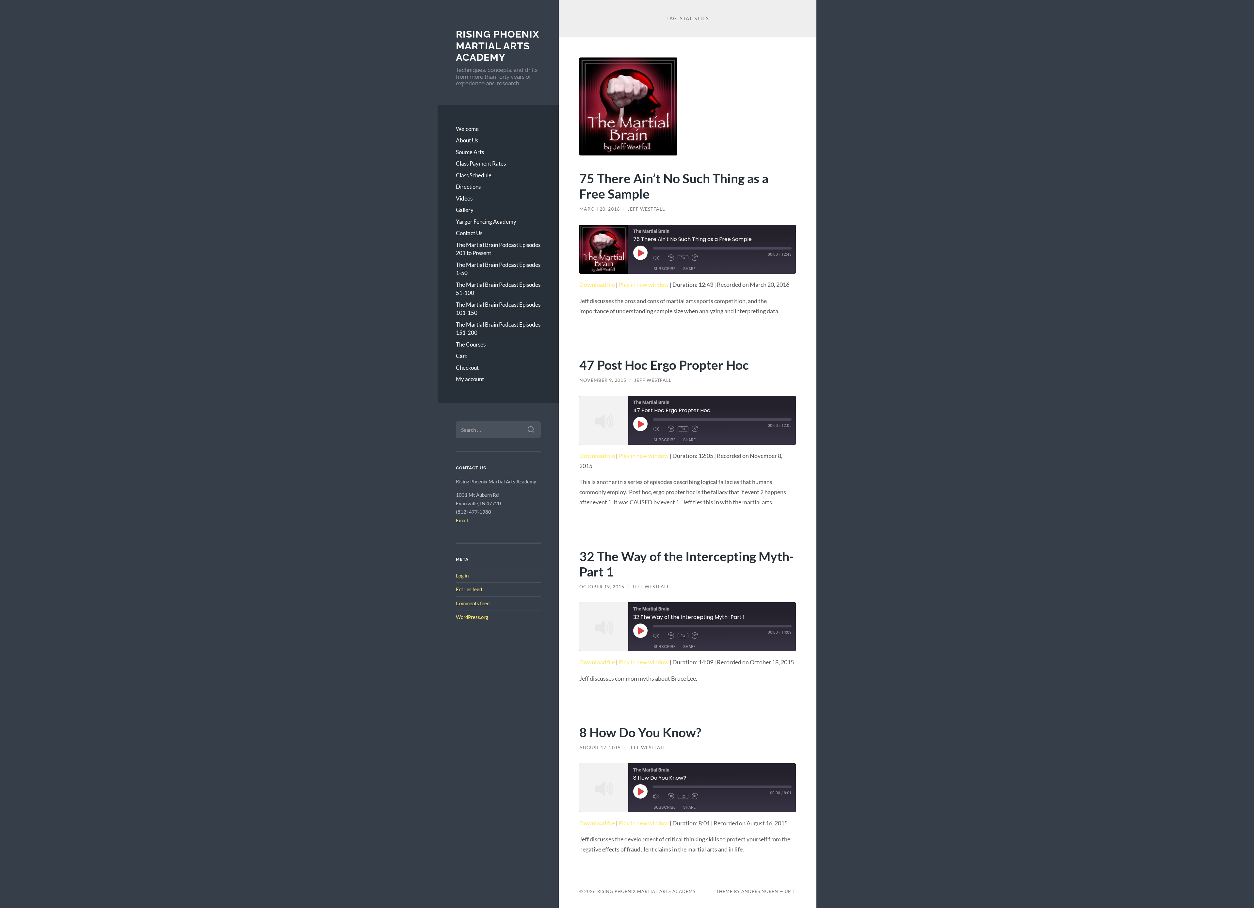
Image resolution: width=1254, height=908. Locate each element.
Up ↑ (790, 891)
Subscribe (664, 268)
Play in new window (644, 284)
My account (470, 379)
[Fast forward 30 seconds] (697, 257)
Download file (597, 284)
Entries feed (469, 589)
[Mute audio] (659, 257)
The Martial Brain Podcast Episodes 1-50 (498, 269)
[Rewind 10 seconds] (671, 257)
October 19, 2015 (601, 586)
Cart (461, 355)
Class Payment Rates (481, 163)
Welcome (467, 128)
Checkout (467, 367)
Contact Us (469, 233)
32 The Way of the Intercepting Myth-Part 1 (686, 563)
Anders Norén (759, 891)
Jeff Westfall (646, 209)
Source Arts (470, 152)
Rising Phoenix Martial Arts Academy (497, 45)
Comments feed (473, 603)
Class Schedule (473, 175)
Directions (468, 186)
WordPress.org (472, 617)
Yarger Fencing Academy (486, 221)
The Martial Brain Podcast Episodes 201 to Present (498, 249)
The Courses (471, 344)
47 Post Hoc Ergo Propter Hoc (664, 364)
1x (683, 257)
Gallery (465, 209)
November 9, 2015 (602, 380)
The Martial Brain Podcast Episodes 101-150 (498, 308)
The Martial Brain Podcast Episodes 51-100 (498, 289)
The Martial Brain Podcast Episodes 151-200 (498, 328)
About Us (467, 140)
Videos (464, 198)
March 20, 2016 (599, 209)
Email (462, 520)
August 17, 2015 (600, 747)
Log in (462, 575)
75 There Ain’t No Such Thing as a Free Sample (673, 185)
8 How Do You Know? (640, 732)
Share (689, 268)
